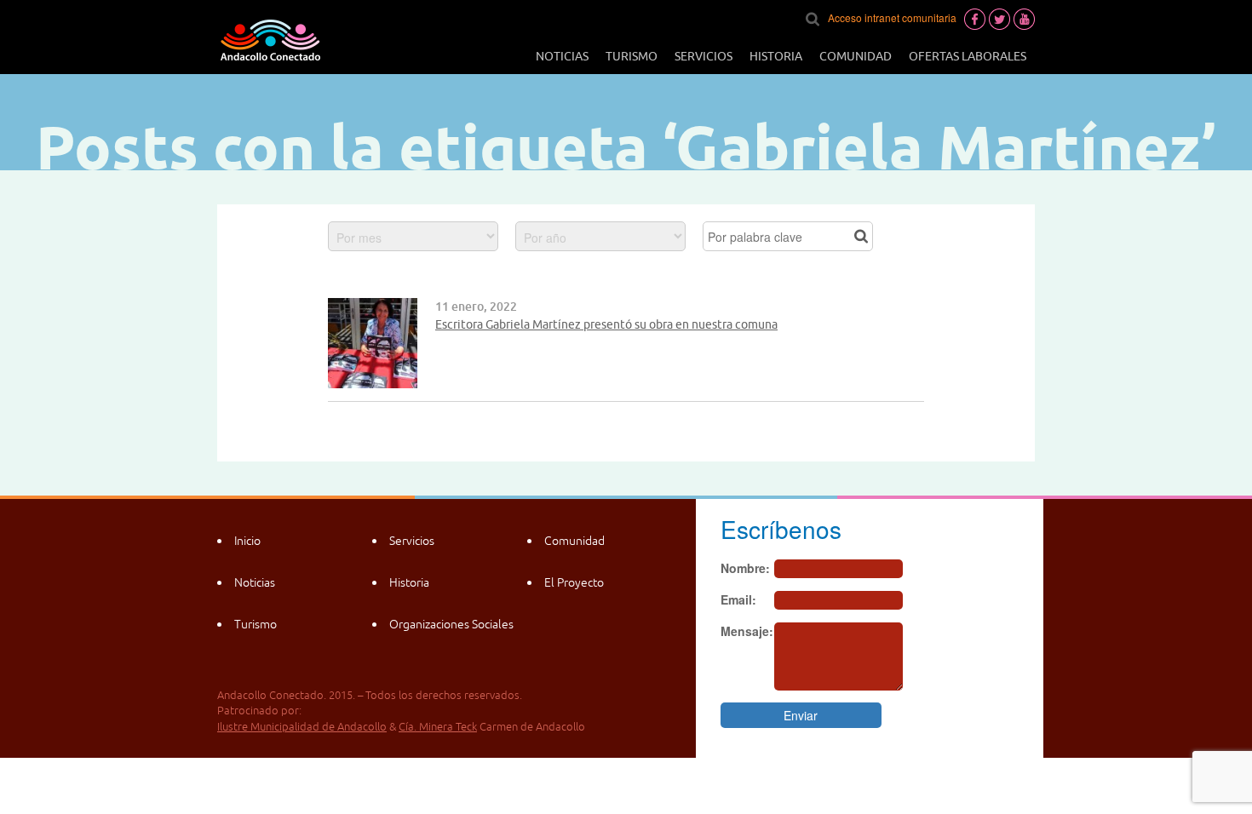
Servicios (703, 56)
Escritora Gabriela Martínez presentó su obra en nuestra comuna (606, 324)
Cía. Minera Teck (438, 726)
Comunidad (855, 56)
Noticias (562, 56)
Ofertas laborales (967, 56)
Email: (738, 599)
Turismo (632, 56)
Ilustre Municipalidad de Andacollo (302, 726)
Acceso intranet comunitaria (892, 17)
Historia (775, 56)
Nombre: (745, 567)
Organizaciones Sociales (451, 624)
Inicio (247, 540)
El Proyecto (574, 582)
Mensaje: (747, 630)
